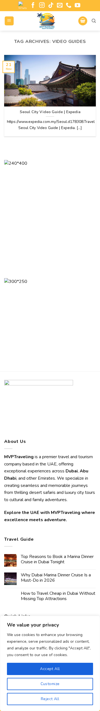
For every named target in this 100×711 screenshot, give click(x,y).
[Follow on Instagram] (42, 6)
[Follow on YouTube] (77, 6)
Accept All (50, 668)
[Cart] (82, 21)
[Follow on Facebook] (33, 6)
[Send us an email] (59, 6)
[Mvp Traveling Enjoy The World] (46, 21)
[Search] (94, 21)
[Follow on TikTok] (51, 6)
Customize (50, 683)
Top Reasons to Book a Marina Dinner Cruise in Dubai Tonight (57, 559)
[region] (50, 663)
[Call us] (68, 6)
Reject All (50, 699)
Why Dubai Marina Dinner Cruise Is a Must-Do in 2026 (56, 577)
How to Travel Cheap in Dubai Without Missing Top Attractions (58, 596)
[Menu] (9, 21)
